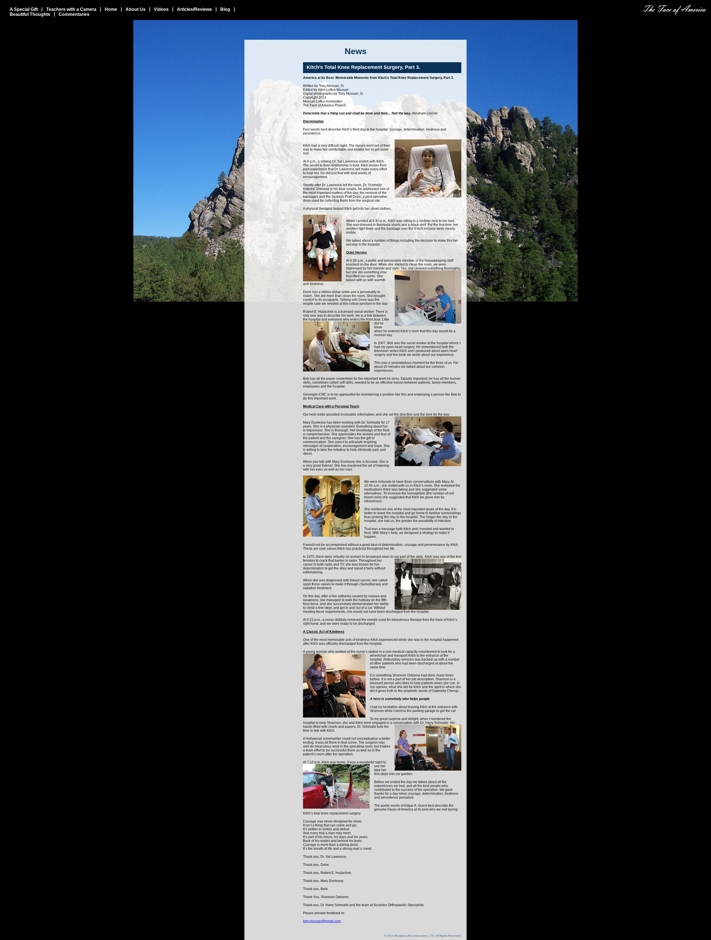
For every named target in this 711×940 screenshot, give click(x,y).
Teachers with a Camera (71, 9)
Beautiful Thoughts (30, 14)
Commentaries (74, 14)
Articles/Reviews (194, 9)
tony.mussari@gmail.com (322, 921)
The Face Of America (675, 9)
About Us (136, 9)
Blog (225, 9)
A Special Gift (24, 9)
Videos (161, 9)
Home (111, 9)
